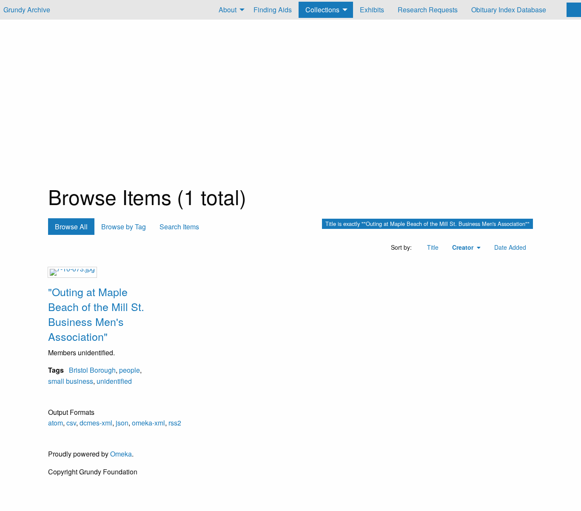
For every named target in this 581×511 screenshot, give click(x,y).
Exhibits (372, 9)
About (227, 9)
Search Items (179, 226)
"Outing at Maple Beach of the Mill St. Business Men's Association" (96, 314)
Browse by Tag (123, 226)
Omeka (121, 454)
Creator (463, 247)
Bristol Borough (92, 370)
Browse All (71, 226)
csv (71, 423)
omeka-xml (148, 423)
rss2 (174, 423)
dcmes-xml (96, 423)
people (129, 370)
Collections (322, 9)
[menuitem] (229, 10)
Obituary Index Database (508, 9)
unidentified (114, 381)
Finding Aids (272, 9)
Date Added (510, 247)
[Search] (574, 10)
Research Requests (428, 9)
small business (70, 381)
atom (55, 423)
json (122, 423)
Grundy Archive (26, 9)
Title (433, 247)
